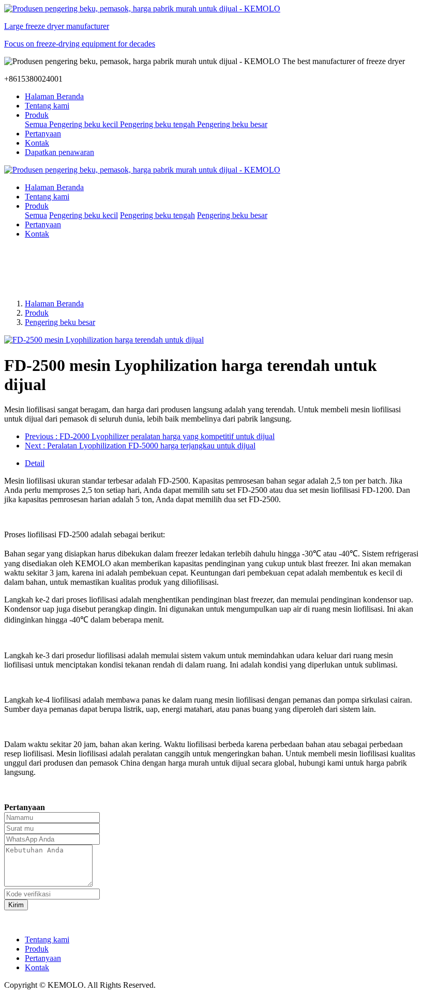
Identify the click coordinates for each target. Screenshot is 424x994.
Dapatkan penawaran (59, 152)
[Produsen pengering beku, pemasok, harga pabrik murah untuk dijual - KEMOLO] (212, 170)
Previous (150, 436)
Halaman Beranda (54, 96)
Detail (34, 463)
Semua (37, 124)
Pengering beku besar (60, 322)
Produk (37, 312)
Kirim (16, 905)
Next (140, 445)
